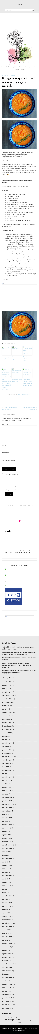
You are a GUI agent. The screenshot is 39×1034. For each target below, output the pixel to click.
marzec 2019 (6, 828)
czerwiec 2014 (7, 977)
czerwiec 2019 (7, 818)
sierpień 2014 (7, 971)
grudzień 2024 (7, 692)
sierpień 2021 (6, 763)
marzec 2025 (6, 689)
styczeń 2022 (7, 746)
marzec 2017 (6, 886)
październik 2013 (8, 1005)
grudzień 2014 (7, 957)
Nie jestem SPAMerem (11, 474)
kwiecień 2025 (7, 685)
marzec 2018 (6, 869)
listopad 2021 (6, 753)
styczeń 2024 (7, 719)
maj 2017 (5, 879)
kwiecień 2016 (7, 903)
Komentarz (6, 424)
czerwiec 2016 (7, 896)
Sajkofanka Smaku (24, 394)
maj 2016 (5, 899)
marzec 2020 (6, 790)
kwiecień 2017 (7, 882)
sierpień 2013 (6, 1008)
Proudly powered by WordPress (13, 1028)
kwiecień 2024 (7, 712)
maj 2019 (5, 821)
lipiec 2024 (6, 706)
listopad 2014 (7, 960)
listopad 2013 (6, 1001)
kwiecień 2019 (7, 824)
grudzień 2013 (7, 998)
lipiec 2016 (5, 892)
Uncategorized (9, 75)
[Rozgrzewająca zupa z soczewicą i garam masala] (19, 117)
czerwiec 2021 (7, 770)
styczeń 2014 (6, 994)
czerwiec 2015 (7, 937)
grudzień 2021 (7, 750)
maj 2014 (5, 981)
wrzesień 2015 (7, 926)
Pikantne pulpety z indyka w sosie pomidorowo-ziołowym (27, 361)
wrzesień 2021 (7, 760)
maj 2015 (5, 940)
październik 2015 (8, 923)
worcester (24, 1020)
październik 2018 (8, 845)
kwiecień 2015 (7, 943)
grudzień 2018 (7, 838)
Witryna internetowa (9, 460)
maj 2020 (5, 784)
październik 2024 (8, 695)
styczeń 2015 (6, 954)
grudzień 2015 (7, 916)
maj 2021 (5, 773)
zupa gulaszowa (31, 1020)
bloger (11, 1017)
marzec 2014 (6, 988)
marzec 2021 (6, 780)
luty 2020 (5, 794)
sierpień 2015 (6, 930)
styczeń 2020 (7, 797)
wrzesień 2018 (7, 848)
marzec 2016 (6, 906)
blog (8, 1017)
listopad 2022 (7, 729)
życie (19, 1022)
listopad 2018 (6, 841)
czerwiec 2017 (7, 875)
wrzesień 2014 (7, 967)
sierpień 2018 (6, 852)
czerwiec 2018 (7, 858)
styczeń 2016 (6, 913)
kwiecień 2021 (7, 777)
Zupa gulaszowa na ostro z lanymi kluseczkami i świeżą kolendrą (6, 384)
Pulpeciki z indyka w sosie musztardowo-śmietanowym (27, 382)
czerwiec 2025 (7, 682)
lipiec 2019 (5, 814)
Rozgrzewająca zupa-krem (17, 380)
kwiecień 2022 (7, 743)
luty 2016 (5, 909)
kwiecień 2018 (7, 865)
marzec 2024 (6, 716)
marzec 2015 (6, 947)
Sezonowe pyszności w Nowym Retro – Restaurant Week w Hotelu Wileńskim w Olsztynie (16, 665)
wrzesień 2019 (7, 807)
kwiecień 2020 (7, 787)
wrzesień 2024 (7, 699)
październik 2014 (8, 964)
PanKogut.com (20, 1030)
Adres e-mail (6, 453)
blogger (16, 1017)
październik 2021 (8, 756)
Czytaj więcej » (24, 552)
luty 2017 (5, 889)
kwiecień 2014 (7, 984)
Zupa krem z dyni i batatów (17, 358)
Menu (20, 4)
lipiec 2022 (6, 736)
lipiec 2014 (6, 974)
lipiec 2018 (5, 855)
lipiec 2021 (5, 767)
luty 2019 (5, 831)
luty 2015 (5, 950)
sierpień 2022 (7, 733)
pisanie (24, 1017)
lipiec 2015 (5, 933)
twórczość (29, 1017)
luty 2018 (5, 872)
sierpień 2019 (6, 811)
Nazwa (4, 445)
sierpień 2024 (7, 702)
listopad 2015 (6, 920)
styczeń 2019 (6, 835)
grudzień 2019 (7, 801)
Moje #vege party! (6, 358)
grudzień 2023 (7, 723)
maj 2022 (5, 739)
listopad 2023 (7, 726)
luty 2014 (5, 991)
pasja (20, 1017)
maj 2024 (5, 709)
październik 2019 (8, 804)
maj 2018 (5, 862)
